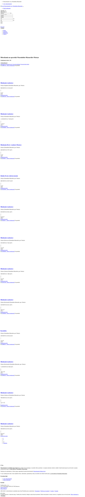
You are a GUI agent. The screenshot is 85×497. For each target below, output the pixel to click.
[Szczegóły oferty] (8, 65)
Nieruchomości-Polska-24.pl (39, 471)
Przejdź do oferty (4, 95)
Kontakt (56, 491)
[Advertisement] (40, 45)
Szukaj (2, 28)
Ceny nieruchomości (7, 3)
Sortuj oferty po (4, 63)
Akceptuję (3, 495)
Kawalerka (4, 330)
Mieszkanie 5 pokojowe (7, 392)
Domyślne (3, 64)
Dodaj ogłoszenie (6, 480)
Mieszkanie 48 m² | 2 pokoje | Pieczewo (11, 145)
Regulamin (37, 491)
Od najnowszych (8, 64)
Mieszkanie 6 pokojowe (7, 361)
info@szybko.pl (4, 487)
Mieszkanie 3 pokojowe (7, 114)
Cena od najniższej (16, 64)
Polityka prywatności (45, 491)
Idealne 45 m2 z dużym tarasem (9, 176)
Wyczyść (2, 26)
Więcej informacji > (75, 494)
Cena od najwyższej (25, 64)
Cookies (52, 491)
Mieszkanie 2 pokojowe (7, 83)
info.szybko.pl (4, 488)
